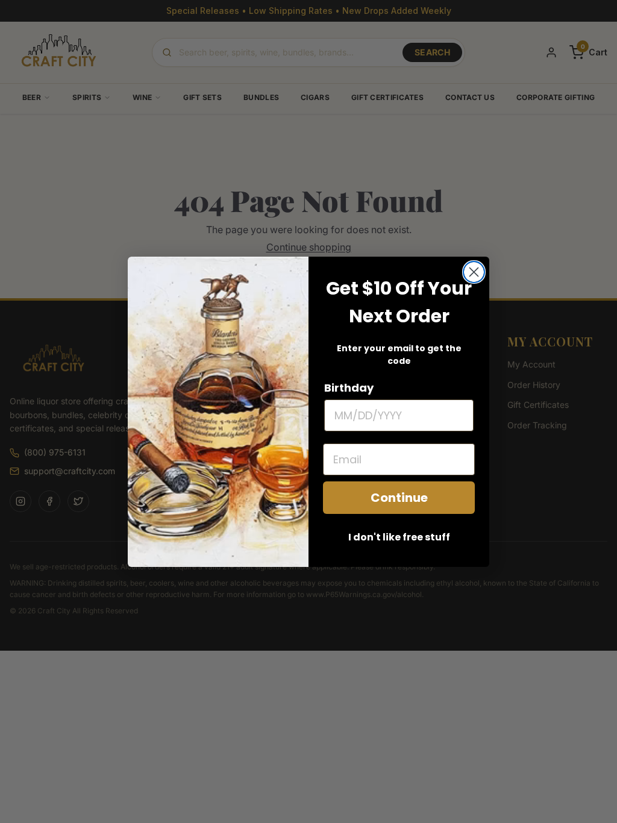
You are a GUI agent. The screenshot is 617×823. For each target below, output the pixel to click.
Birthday (349, 387)
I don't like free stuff (399, 537)
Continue (399, 497)
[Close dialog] (473, 272)
